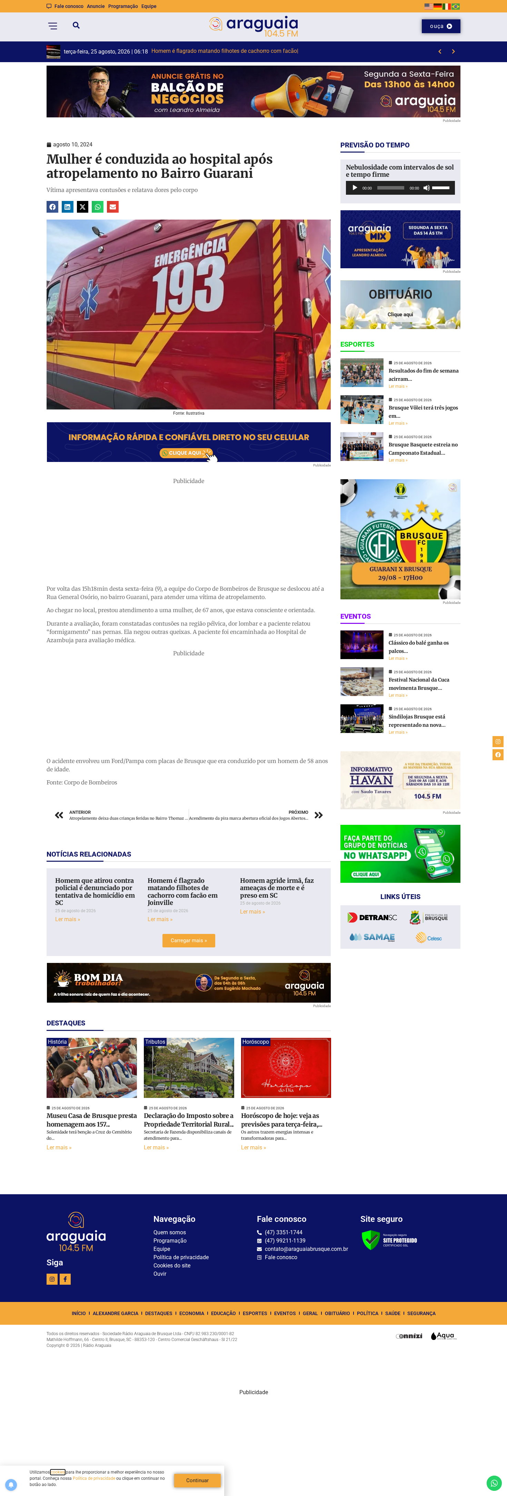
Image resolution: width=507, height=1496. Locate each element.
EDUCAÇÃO (223, 1313)
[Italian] (447, 6)
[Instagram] (52, 1279)
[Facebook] (498, 754)
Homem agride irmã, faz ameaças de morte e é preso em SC (277, 888)
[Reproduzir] (354, 187)
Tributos (155, 1042)
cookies (58, 1472)
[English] (429, 6)
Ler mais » (67, 919)
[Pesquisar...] (76, 26)
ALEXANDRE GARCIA (115, 1313)
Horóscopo (255, 1042)
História (57, 1042)
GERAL (310, 1313)
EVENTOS (285, 1313)
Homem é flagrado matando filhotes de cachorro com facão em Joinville (183, 892)
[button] (52, 207)
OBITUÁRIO (337, 1313)
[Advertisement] (189, 533)
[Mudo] (426, 187)
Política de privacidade (94, 1478)
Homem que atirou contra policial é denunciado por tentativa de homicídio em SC (95, 892)
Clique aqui (400, 314)
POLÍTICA (367, 1313)
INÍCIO (79, 1313)
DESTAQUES (158, 1313)
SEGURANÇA (421, 1313)
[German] (438, 6)
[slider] (441, 187)
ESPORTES (255, 1313)
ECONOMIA (191, 1313)
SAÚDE (392, 1313)
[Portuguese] (455, 6)
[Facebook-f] (65, 1279)
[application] (400, 188)
